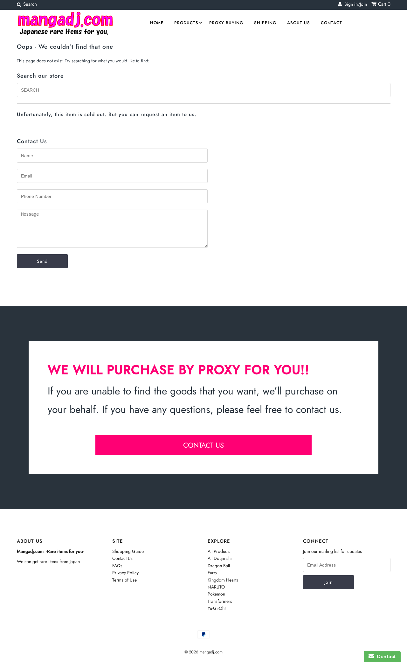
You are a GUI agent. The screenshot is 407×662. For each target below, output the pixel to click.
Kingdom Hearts (223, 580)
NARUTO (216, 587)
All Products (219, 551)
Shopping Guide (128, 551)
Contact (331, 23)
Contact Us (122, 558)
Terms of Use (124, 580)
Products (186, 23)
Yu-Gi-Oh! (217, 608)
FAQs (117, 565)
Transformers (220, 601)
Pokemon (216, 594)
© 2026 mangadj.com (203, 652)
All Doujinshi (220, 558)
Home (156, 23)
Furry (212, 572)
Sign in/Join (354, 4)
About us (298, 23)
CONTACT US (203, 445)
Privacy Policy (125, 572)
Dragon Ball (219, 565)
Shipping (265, 23)
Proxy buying (226, 23)
